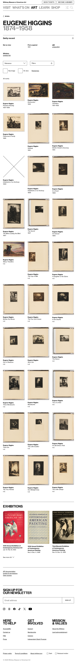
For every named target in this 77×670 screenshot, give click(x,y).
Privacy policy (7, 653)
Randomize (35, 70)
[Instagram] (4, 609)
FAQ (4, 636)
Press (5, 639)
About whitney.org (36, 653)
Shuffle (67, 8)
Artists (7, 16)
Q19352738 (7, 55)
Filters (34, 63)
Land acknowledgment (59, 632)
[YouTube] (30, 609)
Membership (32, 632)
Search (71, 8)
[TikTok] (19, 609)
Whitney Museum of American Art (14, 2)
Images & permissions (10, 573)
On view (26, 71)
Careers (30, 636)
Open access (7, 575)
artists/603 (56, 47)
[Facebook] (14, 609)
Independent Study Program (37, 639)
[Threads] (9, 609)
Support (30, 629)
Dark (50, 653)
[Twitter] (24, 609)
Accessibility (7, 629)
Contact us (6, 632)
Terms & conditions (21, 653)
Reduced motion (62, 653)
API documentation (9, 571)
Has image (11, 71)
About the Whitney (58, 629)
